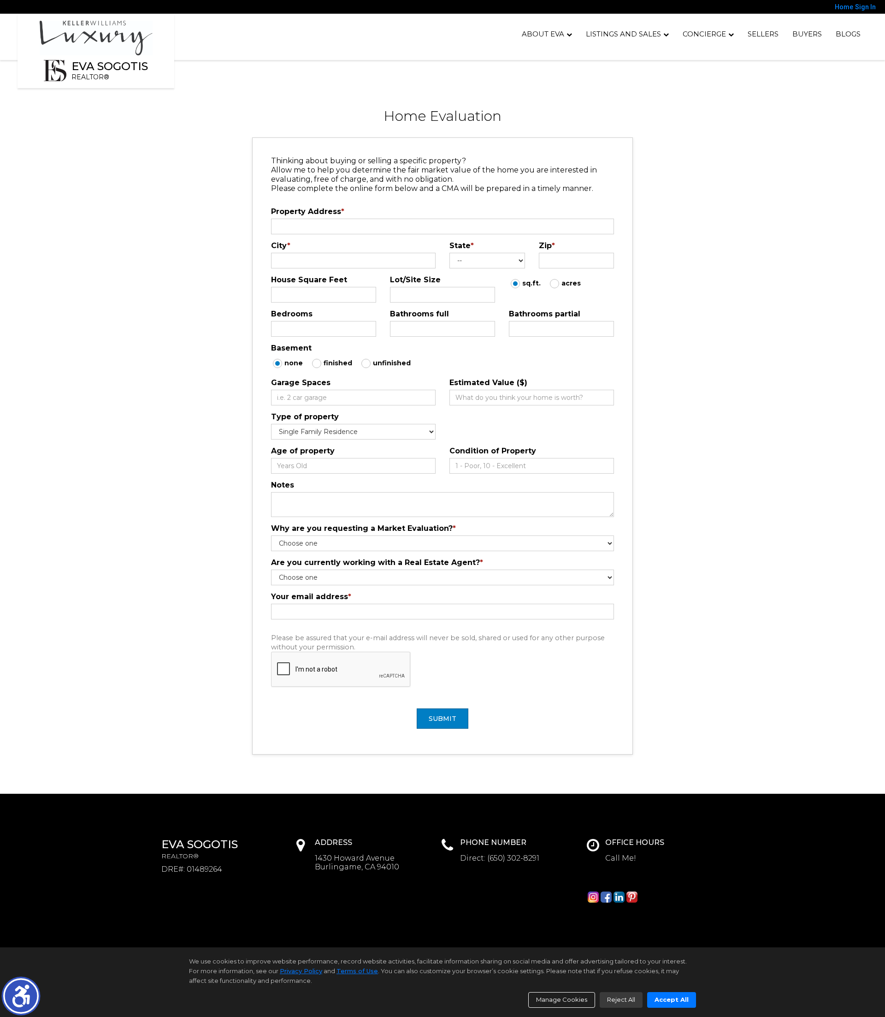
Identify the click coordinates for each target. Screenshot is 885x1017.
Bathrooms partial (544, 313)
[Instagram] (593, 897)
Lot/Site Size (415, 279)
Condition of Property (492, 450)
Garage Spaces (300, 382)
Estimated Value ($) (488, 382)
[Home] (96, 38)
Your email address (311, 596)
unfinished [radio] (392, 363)
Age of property (303, 450)
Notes (282, 485)
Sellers (763, 34)
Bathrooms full (419, 313)
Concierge (704, 34)
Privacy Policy (301, 971)
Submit (442, 718)
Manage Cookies (561, 999)
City (280, 245)
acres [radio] (571, 283)
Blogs (848, 34)
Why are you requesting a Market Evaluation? (363, 528)
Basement (291, 348)
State (461, 245)
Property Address (307, 211)
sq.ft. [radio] (531, 283)
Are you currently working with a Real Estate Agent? (377, 562)
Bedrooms (292, 313)
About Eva (543, 34)
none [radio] (293, 363)
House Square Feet (309, 279)
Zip (547, 245)
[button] (21, 996)
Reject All (621, 999)
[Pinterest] (631, 897)
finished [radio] (338, 363)
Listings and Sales (623, 34)
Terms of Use (357, 971)
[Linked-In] (619, 897)
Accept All (672, 999)
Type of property (305, 416)
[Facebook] (606, 897)
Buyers (807, 34)
